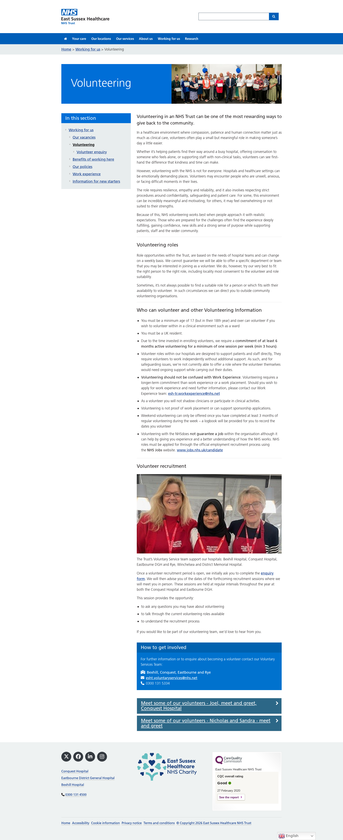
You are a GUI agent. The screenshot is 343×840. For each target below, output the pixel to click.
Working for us (169, 39)
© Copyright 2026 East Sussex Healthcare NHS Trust (213, 823)
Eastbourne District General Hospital (88, 778)
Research (191, 39)
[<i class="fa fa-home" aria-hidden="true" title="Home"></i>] (66, 38)
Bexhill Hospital (72, 785)
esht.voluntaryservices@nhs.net (171, 678)
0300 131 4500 (76, 795)
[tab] (209, 706)
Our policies (82, 166)
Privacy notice (132, 823)
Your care (79, 39)
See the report (229, 797)
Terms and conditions (159, 823)
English (292, 835)
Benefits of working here (93, 159)
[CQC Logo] (228, 763)
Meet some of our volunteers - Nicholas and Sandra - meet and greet (205, 723)
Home (65, 823)
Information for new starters (96, 181)
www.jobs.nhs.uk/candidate (200, 450)
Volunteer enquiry (92, 152)
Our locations (101, 39)
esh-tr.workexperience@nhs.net (194, 393)
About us (146, 39)
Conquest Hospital (74, 771)
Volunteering (83, 144)
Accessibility (80, 823)
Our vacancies (84, 137)
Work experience (87, 174)
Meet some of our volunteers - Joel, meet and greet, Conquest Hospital (199, 706)
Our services (125, 39)
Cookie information (105, 823)
